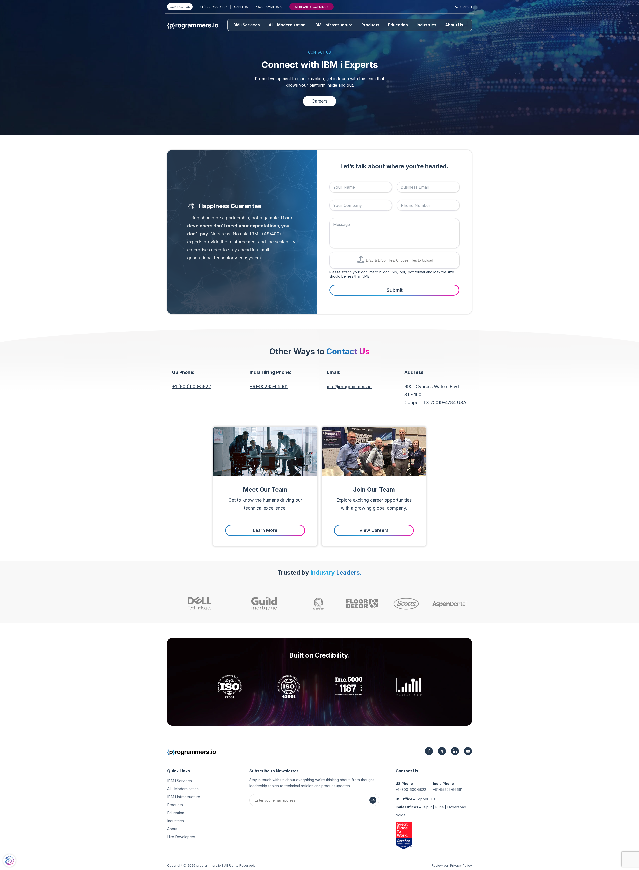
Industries (426, 24)
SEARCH (466, 7)
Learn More (265, 530)
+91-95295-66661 (269, 386)
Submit (394, 290)
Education (398, 24)
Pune (439, 807)
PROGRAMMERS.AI (268, 7)
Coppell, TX (426, 799)
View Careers (374, 530)
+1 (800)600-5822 (191, 386)
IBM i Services (246, 24)
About (172, 828)
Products (370, 24)
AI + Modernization (287, 24)
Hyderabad (456, 807)
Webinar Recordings (311, 7)
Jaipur (427, 807)
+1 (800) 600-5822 (213, 7)
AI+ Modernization (183, 788)
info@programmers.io (349, 386)
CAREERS (241, 7)
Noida (400, 815)
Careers (319, 101)
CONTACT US (180, 7)
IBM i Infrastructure (333, 24)
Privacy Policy (461, 865)
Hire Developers (181, 836)
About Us (454, 24)
